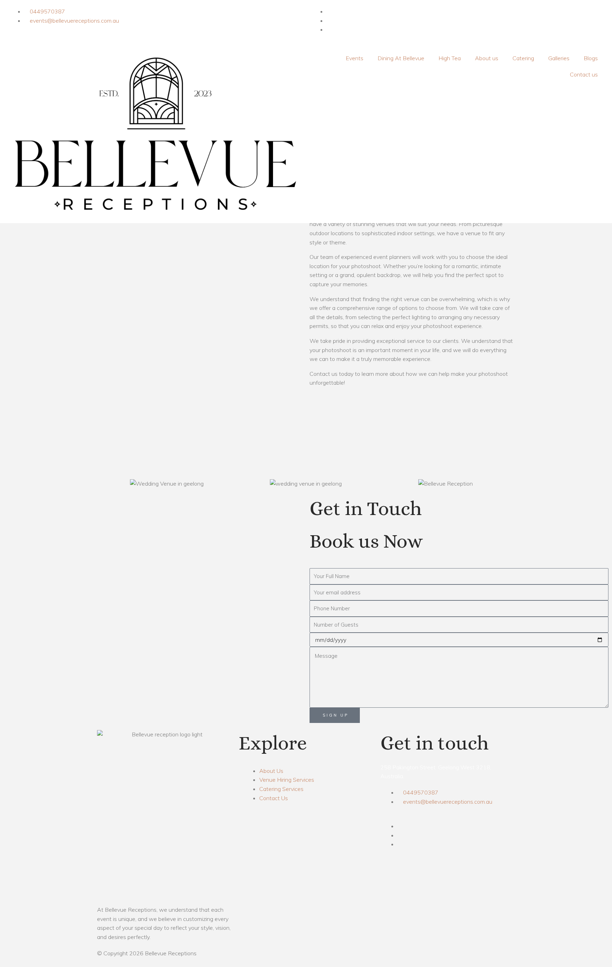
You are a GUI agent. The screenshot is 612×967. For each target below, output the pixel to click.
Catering (523, 58)
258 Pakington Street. (408, 767)
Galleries (559, 58)
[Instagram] (329, 20)
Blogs (591, 58)
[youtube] (329, 29)
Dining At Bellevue (401, 58)
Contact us (584, 74)
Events (354, 58)
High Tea (449, 58)
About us (486, 58)
